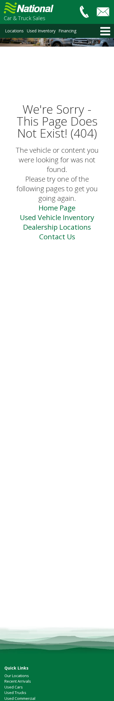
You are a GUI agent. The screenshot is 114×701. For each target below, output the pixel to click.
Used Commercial (19, 698)
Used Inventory (41, 31)
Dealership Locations (57, 227)
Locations (14, 31)
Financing (67, 31)
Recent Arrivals (17, 681)
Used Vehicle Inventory (57, 217)
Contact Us (57, 236)
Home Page (57, 207)
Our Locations (16, 675)
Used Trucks (15, 692)
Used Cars (13, 687)
